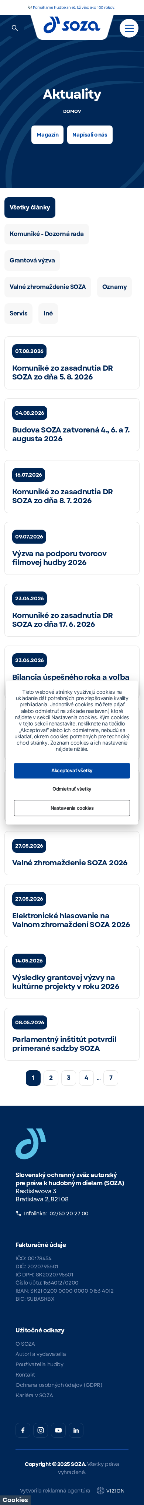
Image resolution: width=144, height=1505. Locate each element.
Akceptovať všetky (72, 771)
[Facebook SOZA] (23, 1430)
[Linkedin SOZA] (76, 1430)
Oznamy (114, 287)
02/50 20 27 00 (69, 1213)
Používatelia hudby (39, 1364)
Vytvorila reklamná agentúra (55, 1490)
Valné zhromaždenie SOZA (48, 287)
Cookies (15, 1500)
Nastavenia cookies (72, 808)
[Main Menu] (129, 28)
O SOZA (25, 1343)
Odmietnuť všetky (71, 789)
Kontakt (25, 1374)
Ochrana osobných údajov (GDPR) (59, 1385)
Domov (72, 111)
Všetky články (30, 207)
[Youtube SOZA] (58, 1430)
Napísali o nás (89, 134)
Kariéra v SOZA (34, 1395)
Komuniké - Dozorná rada (47, 234)
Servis (18, 313)
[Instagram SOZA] (40, 1430)
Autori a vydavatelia (41, 1354)
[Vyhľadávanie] (15, 28)
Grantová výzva (32, 260)
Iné (48, 313)
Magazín (47, 134)
